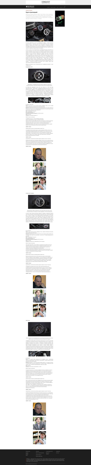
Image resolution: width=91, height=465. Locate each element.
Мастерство (61, 7)
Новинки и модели (53, 7)
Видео (64, 7)
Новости (48, 7)
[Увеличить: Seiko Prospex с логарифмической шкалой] (39, 329)
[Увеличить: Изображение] (39, 100)
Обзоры (58, 7)
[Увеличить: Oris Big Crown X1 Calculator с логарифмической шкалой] (39, 202)
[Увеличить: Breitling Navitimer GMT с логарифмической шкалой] (39, 76)
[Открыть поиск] (64, 6)
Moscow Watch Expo (39, 456)
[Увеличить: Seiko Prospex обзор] (39, 354)
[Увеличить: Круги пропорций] (39, 31)
